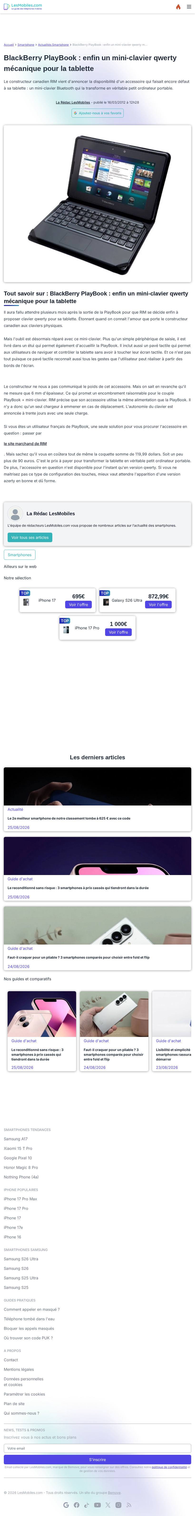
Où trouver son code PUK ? (28, 1338)
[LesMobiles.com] (23, 6)
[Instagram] (118, 1505)
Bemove (114, 1493)
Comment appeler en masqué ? (32, 1309)
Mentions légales (19, 1369)
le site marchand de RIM (25, 443)
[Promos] (178, 7)
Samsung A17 (16, 1138)
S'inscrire (97, 1459)
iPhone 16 (12, 1237)
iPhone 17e (13, 1227)
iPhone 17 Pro (16, 1208)
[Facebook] (76, 1505)
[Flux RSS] (129, 1505)
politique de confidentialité (169, 1467)
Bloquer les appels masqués (29, 1328)
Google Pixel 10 (18, 1158)
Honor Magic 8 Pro (21, 1167)
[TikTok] (87, 1505)
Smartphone (26, 44)
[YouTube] (97, 1505)
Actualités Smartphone (53, 44)
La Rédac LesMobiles (73, 102)
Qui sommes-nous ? (21, 1413)
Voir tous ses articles (30, 537)
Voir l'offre (78, 604)
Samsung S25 (16, 1287)
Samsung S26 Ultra (21, 1258)
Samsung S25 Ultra (21, 1278)
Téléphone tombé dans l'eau (29, 1318)
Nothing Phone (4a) (21, 1177)
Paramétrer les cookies (24, 1394)
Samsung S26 (16, 1268)
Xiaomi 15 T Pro (18, 1148)
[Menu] (189, 7)
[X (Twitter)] (108, 1505)
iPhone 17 (12, 1218)
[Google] (66, 1505)
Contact (11, 1359)
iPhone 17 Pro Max (20, 1198)
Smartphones (19, 554)
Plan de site (14, 1403)
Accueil (9, 44)
